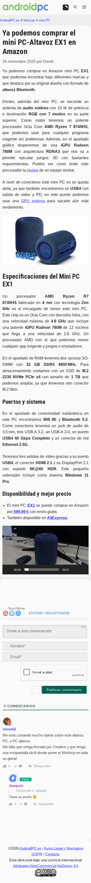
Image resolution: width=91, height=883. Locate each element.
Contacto (52, 854)
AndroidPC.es (9, 20)
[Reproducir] (8, 569)
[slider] (42, 569)
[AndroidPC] (25, 7)
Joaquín (16, 786)
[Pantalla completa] (82, 569)
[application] (45, 550)
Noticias (29, 20)
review (32, 170)
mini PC (44, 20)
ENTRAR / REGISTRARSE (49, 613)
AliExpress (57, 518)
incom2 (41, 790)
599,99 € (21, 512)
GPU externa (33, 201)
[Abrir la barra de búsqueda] (75, 7)
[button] (45, 550)
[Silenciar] (74, 569)
